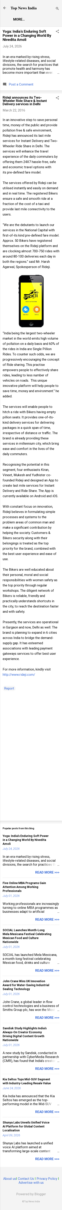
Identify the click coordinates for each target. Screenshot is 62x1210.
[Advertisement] (31, 793)
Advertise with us (31, 1183)
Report (9, 688)
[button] (57, 31)
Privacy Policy (47, 1179)
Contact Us (26, 1179)
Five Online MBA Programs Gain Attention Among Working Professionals (24, 887)
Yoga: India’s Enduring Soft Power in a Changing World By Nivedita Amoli (27, 35)
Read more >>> (47, 872)
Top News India (24, 8)
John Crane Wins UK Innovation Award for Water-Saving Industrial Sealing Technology (26, 985)
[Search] (57, 9)
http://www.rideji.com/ (19, 675)
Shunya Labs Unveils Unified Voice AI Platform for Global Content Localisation (26, 1126)
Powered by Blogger (31, 1194)
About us (9, 1179)
